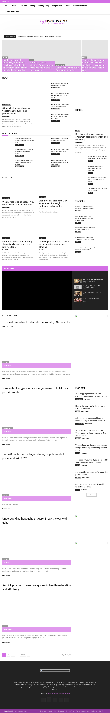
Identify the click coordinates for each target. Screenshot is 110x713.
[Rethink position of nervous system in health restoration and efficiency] (91, 122)
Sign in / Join (5, 1)
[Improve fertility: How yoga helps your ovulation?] (80, 191)
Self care (23, 6)
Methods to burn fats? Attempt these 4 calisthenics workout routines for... (17, 244)
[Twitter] (99, 1)
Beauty (32, 6)
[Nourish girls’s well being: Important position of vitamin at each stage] (44, 163)
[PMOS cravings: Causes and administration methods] (44, 85)
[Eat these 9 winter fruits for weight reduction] (68, 56)
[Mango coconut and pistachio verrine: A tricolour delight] (44, 107)
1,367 (23, 655)
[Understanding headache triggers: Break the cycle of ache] (102, 229)
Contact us (43, 711)
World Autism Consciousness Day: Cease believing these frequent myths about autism (90, 433)
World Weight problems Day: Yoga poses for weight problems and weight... (53, 203)
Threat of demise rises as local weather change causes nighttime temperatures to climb (91, 447)
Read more (6, 378)
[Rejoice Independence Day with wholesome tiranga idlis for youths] (44, 96)
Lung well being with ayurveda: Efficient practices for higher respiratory (60, 116)
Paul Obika (5, 116)
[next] (104, 36)
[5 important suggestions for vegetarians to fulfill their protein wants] (18, 94)
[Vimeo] (102, 1)
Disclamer (61, 711)
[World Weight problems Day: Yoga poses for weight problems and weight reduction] (55, 190)
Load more (91, 495)
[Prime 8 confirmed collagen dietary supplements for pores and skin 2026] (102, 219)
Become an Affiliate (11, 11)
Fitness (67, 6)
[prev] (101, 36)
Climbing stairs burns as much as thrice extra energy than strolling (54, 244)
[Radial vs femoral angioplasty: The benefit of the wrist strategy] (102, 240)
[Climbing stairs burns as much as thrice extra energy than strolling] (55, 230)
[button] (105, 6)
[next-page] (28, 655)
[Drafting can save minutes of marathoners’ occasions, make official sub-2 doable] (42, 56)
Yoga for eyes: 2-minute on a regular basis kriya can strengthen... (96, 168)
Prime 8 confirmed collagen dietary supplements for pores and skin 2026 (84, 218)
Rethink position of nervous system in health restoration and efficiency (91, 137)
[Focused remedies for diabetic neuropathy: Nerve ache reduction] (102, 209)
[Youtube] (106, 1)
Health (14, 6)
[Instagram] (95, 1)
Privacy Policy (70, 711)
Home (6, 6)
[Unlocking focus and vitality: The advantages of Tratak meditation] (80, 159)
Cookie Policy (52, 711)
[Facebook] (91, 1)
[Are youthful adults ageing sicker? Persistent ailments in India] (102, 250)
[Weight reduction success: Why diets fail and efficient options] (18, 190)
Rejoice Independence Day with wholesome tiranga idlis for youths (60, 95)
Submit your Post (80, 6)
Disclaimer (94, 711)
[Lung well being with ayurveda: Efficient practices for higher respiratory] (44, 117)
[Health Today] (55, 22)
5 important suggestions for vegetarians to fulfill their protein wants (16, 111)
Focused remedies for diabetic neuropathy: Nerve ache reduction (41, 36)
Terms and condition (82, 711)
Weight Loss (57, 6)
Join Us (101, 711)
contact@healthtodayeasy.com (59, 694)
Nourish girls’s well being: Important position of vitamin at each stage (60, 162)
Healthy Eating (43, 6)
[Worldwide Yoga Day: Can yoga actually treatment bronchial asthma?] (80, 180)
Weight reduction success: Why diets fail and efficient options (18, 203)
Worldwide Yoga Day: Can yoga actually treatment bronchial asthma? (97, 179)
